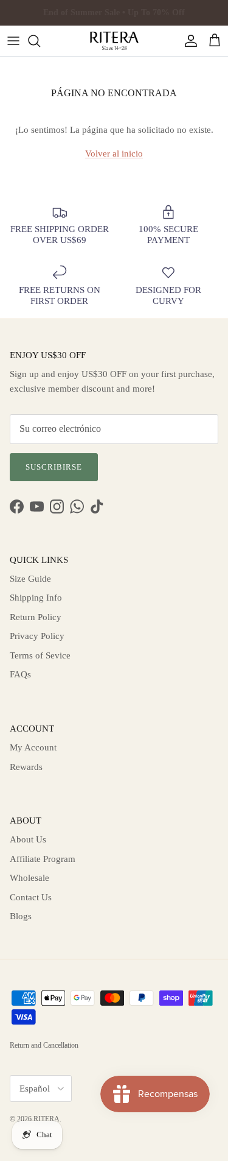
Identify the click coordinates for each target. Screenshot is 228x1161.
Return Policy (35, 617)
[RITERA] (114, 41)
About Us (28, 839)
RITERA (46, 1119)
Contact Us (31, 897)
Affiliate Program (42, 859)
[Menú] (13, 40)
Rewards (26, 767)
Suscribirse (54, 466)
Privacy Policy (37, 636)
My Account (33, 747)
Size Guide (30, 579)
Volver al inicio (114, 153)
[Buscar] (40, 40)
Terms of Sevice (40, 655)
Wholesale (29, 878)
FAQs (20, 674)
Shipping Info (36, 597)
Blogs (21, 916)
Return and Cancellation (44, 1045)
